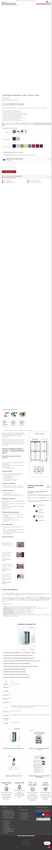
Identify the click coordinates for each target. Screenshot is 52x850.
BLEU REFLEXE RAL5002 (14, 146)
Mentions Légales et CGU (8, 830)
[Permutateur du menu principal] (50, 2)
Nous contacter (6, 822)
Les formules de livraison (24, 812)
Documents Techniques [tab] (28, 430)
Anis (25, 146)
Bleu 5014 (29, 146)
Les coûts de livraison (24, 814)
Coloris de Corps (6, 139)
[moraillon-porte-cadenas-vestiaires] (20, 544)
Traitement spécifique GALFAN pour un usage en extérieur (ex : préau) (20, 155)
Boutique (7, 5)
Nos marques (6, 824)
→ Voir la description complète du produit (9, 128)
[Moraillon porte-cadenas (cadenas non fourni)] (14, 131)
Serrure (6, 132)
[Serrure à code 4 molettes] (18, 131)
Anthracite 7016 (14, 138)
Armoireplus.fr (3, 5)
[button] (14, 131)
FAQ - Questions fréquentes (9, 831)
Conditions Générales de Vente (9, 828)
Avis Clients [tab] (11, 430)
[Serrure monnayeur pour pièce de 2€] (22, 131)
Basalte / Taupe (22, 146)
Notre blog (6, 833)
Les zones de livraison (24, 815)
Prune (33, 146)
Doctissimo (29, 608)
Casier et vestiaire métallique (14, 5)
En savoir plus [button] (21, 104)
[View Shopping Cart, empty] (46, 2)
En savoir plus (46, 816)
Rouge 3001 (37, 146)
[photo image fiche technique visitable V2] (26, 639)
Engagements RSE (7, 827)
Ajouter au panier (9, 171)
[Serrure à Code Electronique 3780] (25, 131)
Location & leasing (7, 823)
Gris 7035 (18, 138)
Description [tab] (6, 430)
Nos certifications (7, 826)
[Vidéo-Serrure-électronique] (20, 555)
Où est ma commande (24, 819)
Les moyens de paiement (24, 816)
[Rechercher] (12, 2)
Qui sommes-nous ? (7, 820)
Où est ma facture (23, 818)
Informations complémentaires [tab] (18, 430)
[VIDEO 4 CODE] (20, 566)
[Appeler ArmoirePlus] (48, 847)
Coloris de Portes (6, 146)
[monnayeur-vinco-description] (20, 577)
